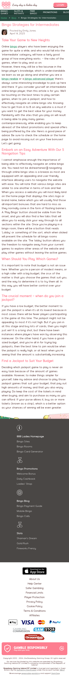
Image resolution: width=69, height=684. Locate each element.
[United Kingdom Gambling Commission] (21, 630)
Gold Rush (22, 543)
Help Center (35, 583)
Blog (14, 18)
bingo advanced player (39, 78)
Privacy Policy (34, 601)
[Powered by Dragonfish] (34, 637)
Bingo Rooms (24, 446)
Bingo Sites (23, 441)
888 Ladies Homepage (30, 436)
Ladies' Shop (24, 483)
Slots (20, 533)
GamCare (55, 673)
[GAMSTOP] (44, 630)
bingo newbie (10, 78)
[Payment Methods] (34, 622)
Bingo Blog (23, 501)
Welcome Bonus (26, 473)
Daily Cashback (26, 478)
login (60, 5)
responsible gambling (30, 673)
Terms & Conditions (34, 611)
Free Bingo (33, 12)
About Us (34, 579)
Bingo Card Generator (30, 451)
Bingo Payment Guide (29, 506)
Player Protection (34, 597)
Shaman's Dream (27, 538)
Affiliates (34, 615)
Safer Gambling (35, 588)
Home (4, 18)
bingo (13, 46)
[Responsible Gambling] (29, 649)
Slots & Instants (19, 12)
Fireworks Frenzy (26, 548)
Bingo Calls (23, 516)
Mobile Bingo (24, 511)
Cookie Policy (34, 606)
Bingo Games (4, 12)
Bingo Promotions (27, 468)
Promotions (50, 12)
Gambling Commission (27, 670)
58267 (62, 670)
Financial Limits (34, 592)
